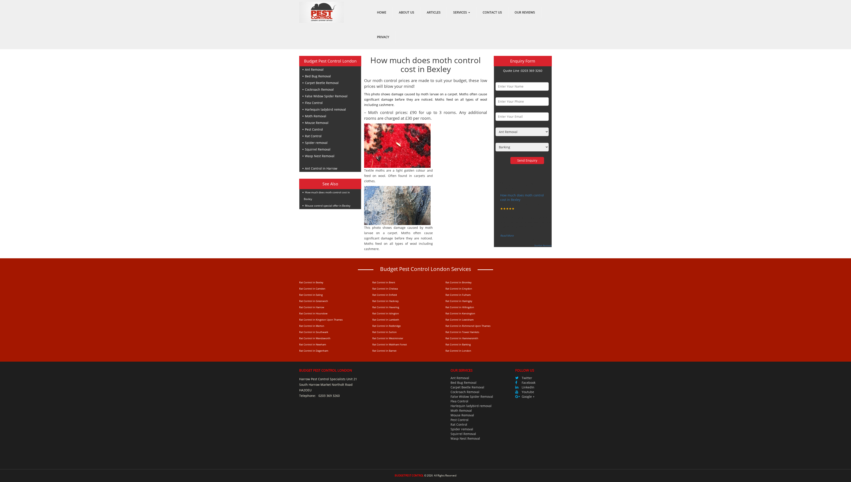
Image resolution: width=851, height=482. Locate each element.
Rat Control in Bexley (311, 282)
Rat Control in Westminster (387, 338)
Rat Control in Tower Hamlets (462, 332)
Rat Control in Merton (311, 325)
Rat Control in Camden (312, 288)
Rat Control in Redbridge (386, 325)
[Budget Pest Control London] (321, 12)
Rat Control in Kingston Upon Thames (321, 319)
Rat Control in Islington (385, 313)
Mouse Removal (316, 123)
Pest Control (314, 129)
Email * (501, 109)
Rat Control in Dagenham (313, 350)
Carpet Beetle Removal (322, 83)
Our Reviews (525, 12)
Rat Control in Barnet (384, 350)
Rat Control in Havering (385, 307)
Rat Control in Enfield (384, 294)
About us (406, 12)
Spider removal (316, 143)
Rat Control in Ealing (311, 294)
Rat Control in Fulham (458, 294)
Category (502, 124)
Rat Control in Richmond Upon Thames (467, 325)
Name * (501, 79)
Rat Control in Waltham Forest (389, 344)
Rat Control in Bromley (458, 282)
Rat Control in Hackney (385, 301)
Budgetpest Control (409, 475)
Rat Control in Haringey (458, 301)
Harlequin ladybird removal (325, 109)
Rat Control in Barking (458, 344)
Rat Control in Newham (312, 344)
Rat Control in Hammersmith (461, 338)
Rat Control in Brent (383, 282)
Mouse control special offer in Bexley (327, 206)
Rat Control (313, 136)
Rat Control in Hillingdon (459, 307)
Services (460, 12)
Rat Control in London (458, 350)
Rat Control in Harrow (311, 307)
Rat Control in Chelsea (385, 288)
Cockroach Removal (319, 89)
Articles (434, 12)
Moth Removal (315, 116)
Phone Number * (508, 94)
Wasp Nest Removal (319, 156)
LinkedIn (528, 387)
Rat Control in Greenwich (313, 301)
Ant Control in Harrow (321, 168)
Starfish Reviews (543, 245)
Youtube (528, 392)
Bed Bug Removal (318, 76)
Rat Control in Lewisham (459, 319)
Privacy (383, 37)
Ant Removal (314, 69)
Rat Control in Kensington (460, 313)
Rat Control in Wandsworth (314, 338)
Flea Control (314, 103)
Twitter (527, 378)
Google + (528, 396)
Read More (507, 235)
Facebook (528, 382)
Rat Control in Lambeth (385, 319)
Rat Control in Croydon (458, 288)
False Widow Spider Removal (326, 96)
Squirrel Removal (317, 149)
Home (381, 12)
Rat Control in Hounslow (313, 313)
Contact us (492, 12)
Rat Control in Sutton (384, 332)
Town (500, 139)
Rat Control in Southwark (313, 332)
